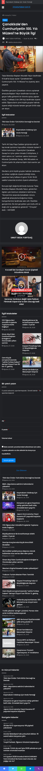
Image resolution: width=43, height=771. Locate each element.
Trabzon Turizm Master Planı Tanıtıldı (18, 574)
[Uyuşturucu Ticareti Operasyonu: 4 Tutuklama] (8, 653)
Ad (3, 421)
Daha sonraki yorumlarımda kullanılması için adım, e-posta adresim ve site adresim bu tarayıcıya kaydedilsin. (21, 450)
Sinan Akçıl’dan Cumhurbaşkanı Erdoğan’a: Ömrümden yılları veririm (9, 338)
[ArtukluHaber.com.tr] (21, 7)
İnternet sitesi (7, 438)
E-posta (5, 429)
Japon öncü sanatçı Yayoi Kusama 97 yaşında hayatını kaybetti (28, 516)
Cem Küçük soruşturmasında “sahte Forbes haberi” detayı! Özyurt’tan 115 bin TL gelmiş (11, 362)
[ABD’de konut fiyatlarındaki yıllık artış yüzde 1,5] (8, 622)
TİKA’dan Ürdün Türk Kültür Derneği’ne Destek (21, 122)
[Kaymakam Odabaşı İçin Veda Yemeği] (8, 132)
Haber (14, 15)
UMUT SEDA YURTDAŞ (13, 38)
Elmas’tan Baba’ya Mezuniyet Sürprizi (30, 370)
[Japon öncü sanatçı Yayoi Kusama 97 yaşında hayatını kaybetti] (8, 517)
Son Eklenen (21, 470)
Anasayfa (7, 15)
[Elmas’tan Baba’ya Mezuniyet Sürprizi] (31, 362)
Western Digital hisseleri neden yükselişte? (20, 568)
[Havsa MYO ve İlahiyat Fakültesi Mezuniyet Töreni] (8, 643)
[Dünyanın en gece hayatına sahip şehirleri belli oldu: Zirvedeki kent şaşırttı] (8, 506)
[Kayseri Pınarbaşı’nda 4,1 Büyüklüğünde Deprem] (31, 338)
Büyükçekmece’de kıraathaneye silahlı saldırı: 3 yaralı (30, 322)
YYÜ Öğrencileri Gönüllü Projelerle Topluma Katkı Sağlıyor (9, 323)
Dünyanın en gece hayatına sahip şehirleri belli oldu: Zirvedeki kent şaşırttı (28, 505)
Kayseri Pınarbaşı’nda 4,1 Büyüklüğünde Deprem (31, 348)
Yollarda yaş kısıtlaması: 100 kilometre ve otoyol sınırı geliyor (28, 602)
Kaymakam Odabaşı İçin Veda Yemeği (19, 2)
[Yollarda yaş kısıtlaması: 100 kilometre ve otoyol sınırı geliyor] (8, 603)
